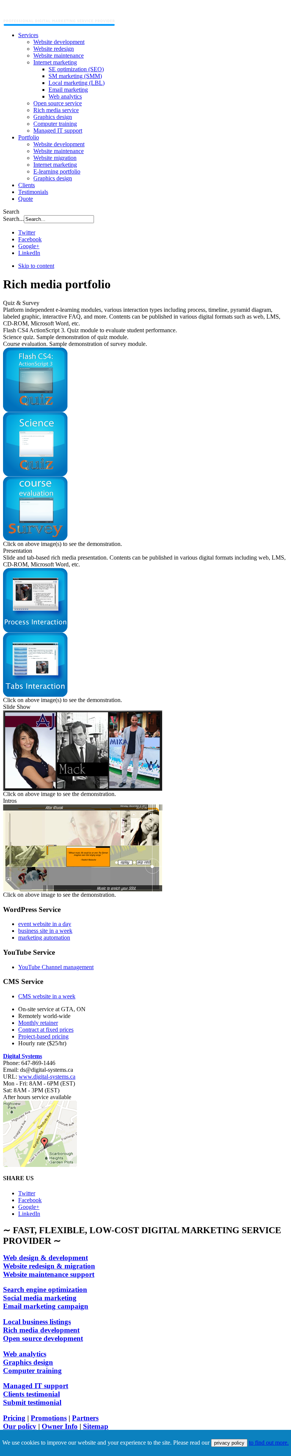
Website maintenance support (48, 1274)
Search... (13, 219)
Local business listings (37, 1322)
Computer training (32, 1371)
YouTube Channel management (56, 967)
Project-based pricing (43, 1036)
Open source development (43, 1338)
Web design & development (45, 1258)
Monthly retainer (38, 1023)
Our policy (19, 1426)
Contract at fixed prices (46, 1029)
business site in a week (45, 930)
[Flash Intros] (82, 889)
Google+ (28, 246)
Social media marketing (40, 1298)
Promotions (49, 1418)
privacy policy (229, 1443)
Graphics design (28, 1362)
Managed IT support (35, 1386)
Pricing (14, 1418)
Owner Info (60, 1426)
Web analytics (24, 1354)
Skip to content (36, 266)
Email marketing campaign (45, 1306)
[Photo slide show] (82, 788)
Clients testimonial (31, 1394)
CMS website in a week (46, 996)
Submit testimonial (32, 1402)
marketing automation (44, 937)
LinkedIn (29, 253)
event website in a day (44, 924)
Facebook (30, 239)
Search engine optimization (45, 1289)
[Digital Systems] (59, 23)
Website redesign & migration (49, 1266)
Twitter (26, 232)
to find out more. (269, 1442)
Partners (85, 1418)
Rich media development (41, 1330)
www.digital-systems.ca (47, 1076)
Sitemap (95, 1426)
